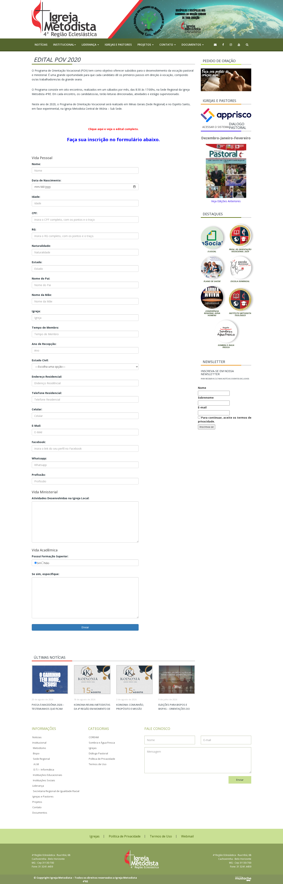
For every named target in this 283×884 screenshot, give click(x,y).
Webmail (187, 836)
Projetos (37, 802)
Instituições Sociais (44, 780)
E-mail (202, 407)
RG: (34, 229)
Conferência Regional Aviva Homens (212, 313)
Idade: (36, 197)
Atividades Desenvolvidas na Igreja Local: (60, 498)
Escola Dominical (240, 281)
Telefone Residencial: (47, 393)
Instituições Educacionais (47, 775)
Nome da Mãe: (42, 295)
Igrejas (93, 748)
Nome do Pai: (41, 278)
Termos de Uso (97, 764)
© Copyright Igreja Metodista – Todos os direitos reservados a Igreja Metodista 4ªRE (85, 879)
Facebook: (39, 442)
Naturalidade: (41, 246)
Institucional (39, 742)
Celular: (37, 409)
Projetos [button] (144, 44)
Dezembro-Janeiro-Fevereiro (226, 138)
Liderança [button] (89, 44)
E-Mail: (36, 425)
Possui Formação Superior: (50, 556)
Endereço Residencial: (47, 376)
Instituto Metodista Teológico (240, 314)
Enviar (240, 779)
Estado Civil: (40, 360)
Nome (202, 388)
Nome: (36, 164)
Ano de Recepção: (44, 344)
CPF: (34, 213)
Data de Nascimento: (46, 180)
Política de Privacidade (102, 758)
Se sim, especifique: (45, 574)
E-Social (212, 251)
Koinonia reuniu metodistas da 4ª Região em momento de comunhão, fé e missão (92, 709)
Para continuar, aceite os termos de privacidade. (224, 419)
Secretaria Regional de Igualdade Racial (56, 791)
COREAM (94, 737)
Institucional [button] (63, 44)
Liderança (38, 785)
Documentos (39, 812)
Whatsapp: (39, 458)
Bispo (36, 753)
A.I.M (36, 764)
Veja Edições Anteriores (226, 201)
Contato (37, 807)
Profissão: (39, 475)
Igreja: (36, 311)
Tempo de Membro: (45, 327)
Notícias (41, 44)
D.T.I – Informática (43, 769)
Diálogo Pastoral (98, 753)
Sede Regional (41, 758)
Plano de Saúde (211, 281)
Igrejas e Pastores (118, 44)
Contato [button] (166, 44)
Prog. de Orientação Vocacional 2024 (240, 250)
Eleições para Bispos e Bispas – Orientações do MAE (174, 709)
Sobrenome (206, 397)
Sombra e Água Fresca (226, 346)
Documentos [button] (192, 44)
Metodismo (39, 748)
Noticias (37, 737)
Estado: (37, 262)
